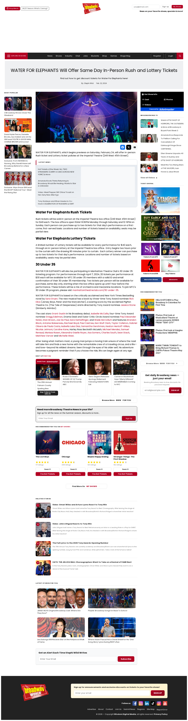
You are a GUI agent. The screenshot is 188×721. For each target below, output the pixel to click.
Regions (141, 709)
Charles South (108, 332)
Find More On (84, 486)
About (100, 709)
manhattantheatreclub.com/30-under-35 (95, 290)
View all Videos (148, 177)
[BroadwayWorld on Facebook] (134, 703)
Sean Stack (123, 332)
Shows (59, 56)
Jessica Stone (128, 305)
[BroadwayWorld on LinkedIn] (146, 703)
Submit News (129, 709)
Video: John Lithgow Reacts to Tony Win (72, 523)
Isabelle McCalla (100, 313)
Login (170, 56)
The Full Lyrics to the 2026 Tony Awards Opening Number (80, 543)
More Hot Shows (151, 279)
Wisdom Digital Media (125, 714)
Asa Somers (94, 332)
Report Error (162, 709)
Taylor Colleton (119, 323)
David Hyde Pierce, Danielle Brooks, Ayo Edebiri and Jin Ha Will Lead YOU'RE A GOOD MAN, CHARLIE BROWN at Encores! (17, 131)
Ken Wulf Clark (103, 323)
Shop (104, 56)
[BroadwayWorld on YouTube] (165, 703)
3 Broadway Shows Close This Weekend (17, 107)
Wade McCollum (103, 320)
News (50, 56)
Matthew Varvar (44, 335)
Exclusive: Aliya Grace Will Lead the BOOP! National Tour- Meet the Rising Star (18, 183)
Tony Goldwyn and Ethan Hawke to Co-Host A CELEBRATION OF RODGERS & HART (56, 202)
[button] (180, 56)
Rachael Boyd (71, 323)
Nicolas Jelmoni (44, 329)
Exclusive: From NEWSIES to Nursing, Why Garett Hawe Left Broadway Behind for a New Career (17, 158)
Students (95, 56)
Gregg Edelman (54, 316)
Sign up (175, 390)
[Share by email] (134, 147)
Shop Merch (13, 8)
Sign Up (158, 693)
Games (113, 56)
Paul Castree (87, 323)
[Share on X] (128, 147)
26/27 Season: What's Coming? (34, 8)
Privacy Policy (160, 714)
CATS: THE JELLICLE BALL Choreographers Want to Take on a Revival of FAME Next (92, 562)
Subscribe (126, 659)
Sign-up (165, 7)
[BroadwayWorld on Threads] (158, 703)
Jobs (85, 56)
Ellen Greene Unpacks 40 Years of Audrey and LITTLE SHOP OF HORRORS (172, 157)
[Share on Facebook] (122, 147)
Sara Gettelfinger (79, 320)
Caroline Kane (61, 329)
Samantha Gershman (93, 326)
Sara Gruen (51, 298)
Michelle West (66, 335)
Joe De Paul (62, 320)
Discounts (173, 279)
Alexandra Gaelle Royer (74, 332)
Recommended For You (151, 292)
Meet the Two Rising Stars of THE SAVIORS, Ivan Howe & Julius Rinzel (172, 168)
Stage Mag (125, 56)
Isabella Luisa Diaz (70, 326)
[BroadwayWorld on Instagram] (140, 703)
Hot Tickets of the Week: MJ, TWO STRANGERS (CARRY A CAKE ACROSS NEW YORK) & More (56, 172)
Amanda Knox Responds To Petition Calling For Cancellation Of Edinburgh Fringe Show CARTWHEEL (172, 142)
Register (157, 56)
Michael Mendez (111, 329)
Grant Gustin (59, 313)
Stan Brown (49, 320)
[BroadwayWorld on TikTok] (152, 703)
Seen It (47, 469)
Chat (78, 56)
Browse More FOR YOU (116, 400)
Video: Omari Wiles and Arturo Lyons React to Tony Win (79, 504)
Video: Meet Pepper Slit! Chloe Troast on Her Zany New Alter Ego (56, 193)
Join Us (118, 709)
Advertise (91, 709)
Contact (109, 709)
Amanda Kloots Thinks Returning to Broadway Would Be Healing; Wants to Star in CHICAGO (57, 183)
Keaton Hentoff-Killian (118, 326)
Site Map (151, 709)
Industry (68, 56)
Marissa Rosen (52, 332)
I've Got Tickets (47, 474)
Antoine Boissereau (53, 323)
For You (47, 356)
